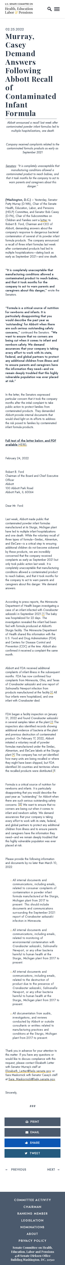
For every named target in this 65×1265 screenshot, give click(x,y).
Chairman (32, 1207)
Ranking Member (32, 1214)
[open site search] (49, 9)
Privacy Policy (33, 1241)
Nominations (32, 1227)
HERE (22, 445)
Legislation (32, 1220)
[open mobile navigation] (57, 9)
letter (43, 220)
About (32, 1234)
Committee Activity (32, 1200)
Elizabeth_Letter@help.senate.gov (28, 1071)
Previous (18, 1170)
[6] (20, 804)
